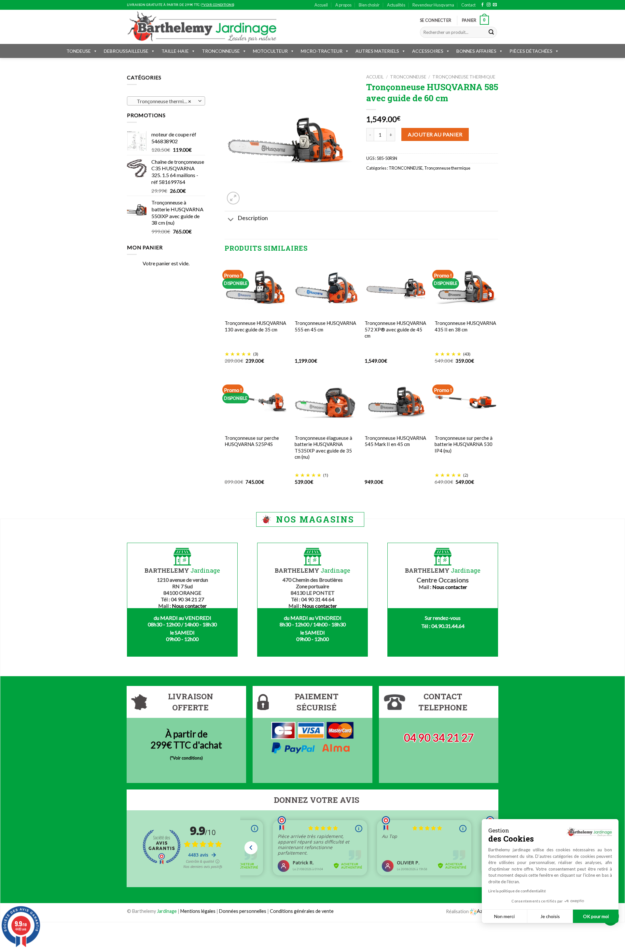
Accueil (321, 4)
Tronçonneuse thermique (463, 76)
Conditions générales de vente (302, 911)
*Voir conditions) (187, 758)
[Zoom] (233, 198)
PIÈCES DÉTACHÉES (530, 51)
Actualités (396, 4)
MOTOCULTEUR (270, 51)
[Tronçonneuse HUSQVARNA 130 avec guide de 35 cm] (256, 288)
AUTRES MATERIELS (377, 51)
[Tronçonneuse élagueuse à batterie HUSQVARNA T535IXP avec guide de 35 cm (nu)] (326, 402)
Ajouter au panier (435, 134)
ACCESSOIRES (427, 51)
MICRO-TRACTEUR (321, 51)
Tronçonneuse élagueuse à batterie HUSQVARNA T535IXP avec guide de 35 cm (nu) (323, 447)
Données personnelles (243, 911)
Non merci (504, 916)
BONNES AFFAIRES (476, 51)
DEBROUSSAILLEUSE (126, 51)
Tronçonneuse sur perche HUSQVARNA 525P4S (252, 441)
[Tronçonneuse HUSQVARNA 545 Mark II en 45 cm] (396, 402)
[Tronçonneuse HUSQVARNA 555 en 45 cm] (326, 288)
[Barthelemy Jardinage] (202, 27)
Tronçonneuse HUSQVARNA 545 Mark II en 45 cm (395, 441)
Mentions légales (197, 911)
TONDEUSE (78, 51)
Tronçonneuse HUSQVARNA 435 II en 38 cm (465, 326)
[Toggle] (231, 220)
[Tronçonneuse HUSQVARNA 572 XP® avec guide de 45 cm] (396, 288)
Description (253, 218)
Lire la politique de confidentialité (517, 890)
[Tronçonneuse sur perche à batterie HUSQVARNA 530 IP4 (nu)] (466, 402)
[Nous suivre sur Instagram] (489, 5)
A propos (343, 4)
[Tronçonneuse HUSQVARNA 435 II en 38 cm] (466, 288)
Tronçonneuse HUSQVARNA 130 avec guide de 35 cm (255, 326)
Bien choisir (369, 4)
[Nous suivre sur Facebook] (482, 5)
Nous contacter (189, 606)
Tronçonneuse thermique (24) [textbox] (166, 101)
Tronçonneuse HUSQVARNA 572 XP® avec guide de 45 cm (395, 329)
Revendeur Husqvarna (433, 4)
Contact (468, 4)
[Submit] (491, 32)
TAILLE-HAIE (175, 51)
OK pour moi (596, 916)
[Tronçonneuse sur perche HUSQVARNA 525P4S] (256, 402)
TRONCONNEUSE (221, 51)
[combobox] (166, 100)
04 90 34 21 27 (439, 737)
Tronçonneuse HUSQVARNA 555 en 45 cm (325, 326)
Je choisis (550, 916)
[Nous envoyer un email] (495, 5)
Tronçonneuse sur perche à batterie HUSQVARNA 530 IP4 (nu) (464, 444)
